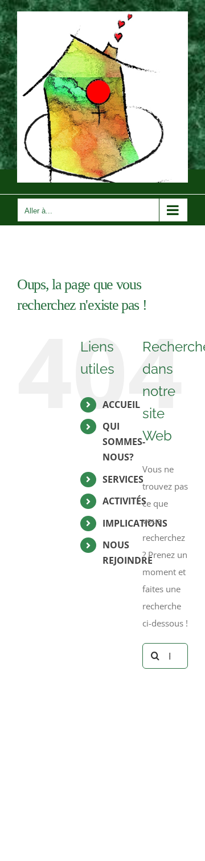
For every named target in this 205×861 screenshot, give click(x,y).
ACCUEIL (121, 404)
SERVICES (123, 479)
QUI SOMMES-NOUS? (123, 441)
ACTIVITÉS (124, 501)
